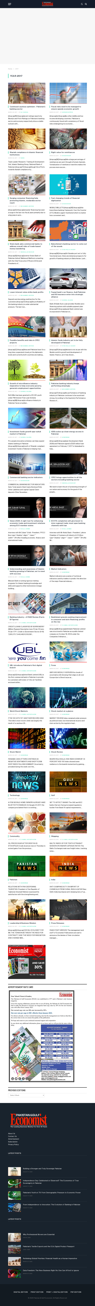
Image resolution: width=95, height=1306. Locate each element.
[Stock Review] (68, 738)
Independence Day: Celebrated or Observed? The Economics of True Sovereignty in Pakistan (51, 1182)
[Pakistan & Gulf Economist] (47, 4)
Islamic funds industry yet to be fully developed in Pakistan (67, 341)
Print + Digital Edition (57, 1292)
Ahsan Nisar (66, 155)
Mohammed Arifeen (27, 206)
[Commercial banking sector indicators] (26, 464)
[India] (68, 866)
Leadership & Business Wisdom (23, 923)
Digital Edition (21, 1292)
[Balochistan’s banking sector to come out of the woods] (68, 230)
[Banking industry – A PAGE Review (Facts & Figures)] (26, 603)
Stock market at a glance (62, 711)
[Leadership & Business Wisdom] (26, 909)
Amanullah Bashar (27, 252)
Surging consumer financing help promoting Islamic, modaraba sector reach (25, 200)
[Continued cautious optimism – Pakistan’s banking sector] (26, 93)
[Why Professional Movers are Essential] (14, 1237)
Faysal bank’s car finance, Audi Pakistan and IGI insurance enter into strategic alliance (68, 294)
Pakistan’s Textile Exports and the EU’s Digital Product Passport (48, 1246)
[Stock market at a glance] (68, 697)
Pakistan (13, 880)
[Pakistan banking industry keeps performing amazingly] (68, 370)
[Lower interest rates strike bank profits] (26, 278)
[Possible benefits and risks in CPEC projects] (26, 326)
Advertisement (13, 1139)
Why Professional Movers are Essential (39, 1234)
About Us (11, 1133)
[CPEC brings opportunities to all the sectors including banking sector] (68, 464)
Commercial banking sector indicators (26, 477)
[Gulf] (68, 781)
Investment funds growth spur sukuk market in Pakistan (25, 433)
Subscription (12, 1142)
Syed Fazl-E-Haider (68, 249)
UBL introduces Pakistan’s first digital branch (26, 666)
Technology (15, 795)
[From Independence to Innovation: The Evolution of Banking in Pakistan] (14, 1207)
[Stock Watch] (26, 738)
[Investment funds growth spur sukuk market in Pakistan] (26, 418)
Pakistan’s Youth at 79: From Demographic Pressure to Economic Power (52, 1193)
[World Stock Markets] (26, 697)
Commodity (15, 836)
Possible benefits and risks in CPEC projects (25, 341)
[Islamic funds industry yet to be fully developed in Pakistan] (68, 326)
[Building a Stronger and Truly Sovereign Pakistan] (14, 1171)
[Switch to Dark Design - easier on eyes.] (81, 4)
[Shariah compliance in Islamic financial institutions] (26, 139)
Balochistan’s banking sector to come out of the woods (69, 245)
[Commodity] (26, 822)
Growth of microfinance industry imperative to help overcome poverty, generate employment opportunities (26, 386)
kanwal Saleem (67, 300)
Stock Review (57, 752)
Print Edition (37, 1292)
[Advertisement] (47, 43)
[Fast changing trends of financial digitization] (68, 184)
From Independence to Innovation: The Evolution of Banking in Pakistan (51, 1205)
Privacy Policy (13, 1144)
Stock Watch (15, 752)
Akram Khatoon (67, 112)
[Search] (85, 4)
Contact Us (12, 1136)
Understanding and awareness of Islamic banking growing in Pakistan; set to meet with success (27, 571)
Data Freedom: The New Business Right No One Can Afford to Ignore (51, 1270)
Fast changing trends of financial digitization (65, 199)
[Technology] (26, 781)
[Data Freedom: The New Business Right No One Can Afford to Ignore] (14, 1273)
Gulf (53, 795)
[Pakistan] (26, 866)
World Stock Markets (19, 711)
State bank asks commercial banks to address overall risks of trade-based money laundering (26, 246)
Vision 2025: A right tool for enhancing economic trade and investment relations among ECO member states (27, 523)
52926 (22, 158)
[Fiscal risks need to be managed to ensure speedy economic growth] (68, 93)
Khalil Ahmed (25, 528)
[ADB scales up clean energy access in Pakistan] (68, 418)
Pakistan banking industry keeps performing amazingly (65, 385)
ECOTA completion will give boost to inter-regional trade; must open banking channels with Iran (68, 523)
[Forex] (68, 651)
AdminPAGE (66, 437)
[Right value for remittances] (68, 139)
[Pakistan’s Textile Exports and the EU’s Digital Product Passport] (14, 1249)
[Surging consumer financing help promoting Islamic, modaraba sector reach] (26, 184)
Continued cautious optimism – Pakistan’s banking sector (27, 108)
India (53, 880)
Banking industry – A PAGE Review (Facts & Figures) (27, 618)
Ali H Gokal (24, 112)
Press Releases (57, 923)
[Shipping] (68, 822)
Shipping (55, 836)
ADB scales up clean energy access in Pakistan (67, 433)
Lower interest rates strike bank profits (26, 292)
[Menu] (9, 4)
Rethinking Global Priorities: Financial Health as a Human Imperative (50, 1258)
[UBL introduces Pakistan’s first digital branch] (26, 651)
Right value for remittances (63, 152)
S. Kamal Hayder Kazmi (28, 622)
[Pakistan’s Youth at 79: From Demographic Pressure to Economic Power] (14, 1195)
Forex (53, 665)
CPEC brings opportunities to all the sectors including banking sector (66, 478)
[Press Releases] (68, 909)
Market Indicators (58, 569)
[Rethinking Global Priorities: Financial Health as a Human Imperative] (14, 1261)
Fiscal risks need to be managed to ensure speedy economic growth (66, 108)
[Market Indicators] (68, 555)
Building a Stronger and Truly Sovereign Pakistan (42, 1169)
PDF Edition (76, 1292)
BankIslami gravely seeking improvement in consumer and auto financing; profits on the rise (68, 619)
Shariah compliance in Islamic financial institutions (26, 153)
